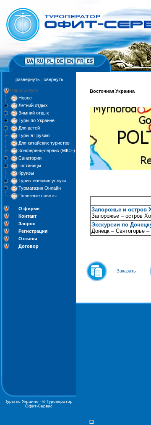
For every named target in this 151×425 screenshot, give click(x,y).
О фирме (28, 208)
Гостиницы (29, 165)
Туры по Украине (36, 120)
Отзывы (27, 238)
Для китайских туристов (44, 142)
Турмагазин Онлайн (39, 188)
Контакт (27, 216)
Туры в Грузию (33, 135)
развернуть (28, 79)
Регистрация (32, 231)
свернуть (53, 79)
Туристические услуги (42, 180)
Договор (28, 246)
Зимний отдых (33, 112)
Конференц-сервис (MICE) (46, 150)
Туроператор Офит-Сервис (49, 403)
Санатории (30, 157)
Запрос (26, 223)
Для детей (29, 127)
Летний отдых (33, 105)
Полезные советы (37, 195)
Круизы (26, 173)
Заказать (126, 270)
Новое (25, 97)
